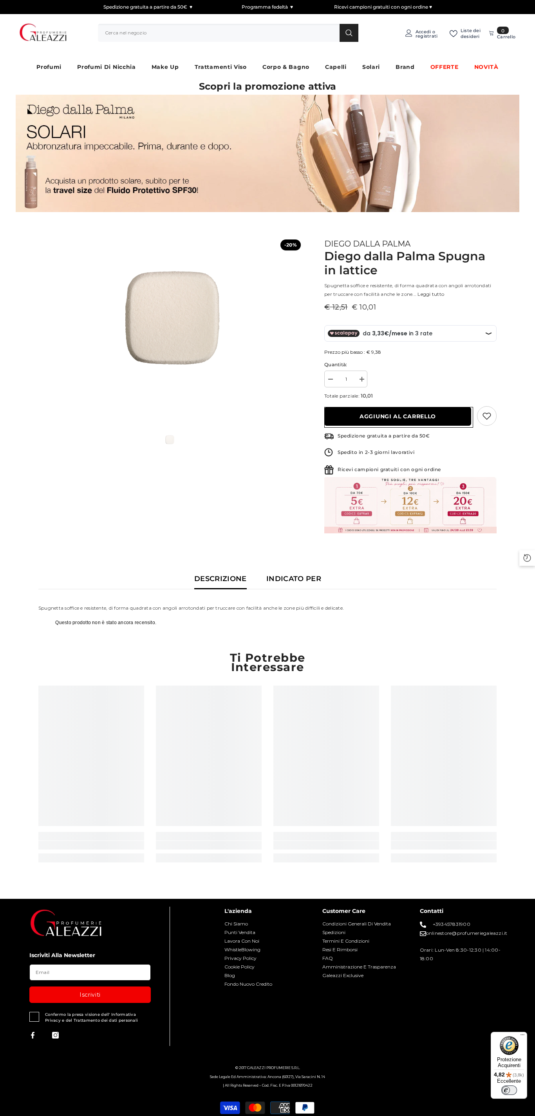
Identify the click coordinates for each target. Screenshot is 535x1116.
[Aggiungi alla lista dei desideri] (487, 416)
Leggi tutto (431, 294)
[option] (169, 317)
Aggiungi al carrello (398, 416)
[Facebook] (32, 1035)
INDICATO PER (293, 578)
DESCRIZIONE (220, 578)
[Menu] (522, 1036)
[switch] (509, 1090)
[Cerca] (228, 33)
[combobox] (219, 33)
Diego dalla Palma (367, 243)
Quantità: (335, 364)
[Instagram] (55, 1035)
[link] (91, 845)
